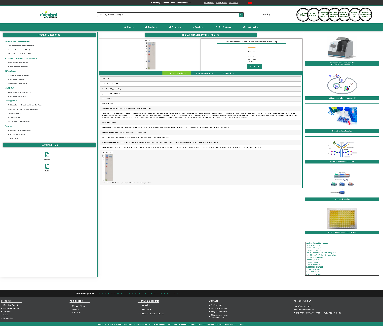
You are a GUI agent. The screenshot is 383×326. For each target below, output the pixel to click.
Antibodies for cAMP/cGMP (17, 96)
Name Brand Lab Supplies (342, 131)
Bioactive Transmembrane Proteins (18, 41)
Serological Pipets (14, 117)
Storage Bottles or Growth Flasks (19, 121)
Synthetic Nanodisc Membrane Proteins (21, 45)
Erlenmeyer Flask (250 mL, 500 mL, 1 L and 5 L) (23, 109)
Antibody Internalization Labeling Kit (342, 98)
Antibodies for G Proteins (16, 79)
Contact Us (233, 3)
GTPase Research (11, 71)
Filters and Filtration (14, 113)
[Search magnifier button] (241, 15)
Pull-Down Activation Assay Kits (18, 75)
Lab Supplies (10, 101)
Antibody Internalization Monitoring (19, 130)
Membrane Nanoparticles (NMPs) (19, 50)
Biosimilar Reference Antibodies (342, 162)
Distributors (209, 3)
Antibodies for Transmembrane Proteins (20, 58)
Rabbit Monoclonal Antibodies (18, 66)
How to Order (221, 3)
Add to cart (254, 66)
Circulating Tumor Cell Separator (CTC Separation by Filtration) (342, 63)
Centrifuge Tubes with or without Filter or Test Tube (25, 105)
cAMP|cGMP (9, 88)
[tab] (176, 73)
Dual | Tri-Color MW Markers (17, 134)
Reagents (8, 126)
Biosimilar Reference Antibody (18, 62)
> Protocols (144, 309)
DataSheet (47, 159)
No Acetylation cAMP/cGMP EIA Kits (19, 92)
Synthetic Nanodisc (342, 199)
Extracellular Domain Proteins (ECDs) (20, 54)
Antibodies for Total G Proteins (18, 83)
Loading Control (13, 138)
